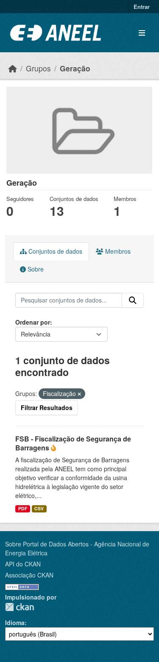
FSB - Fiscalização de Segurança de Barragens (73, 443)
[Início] (12, 68)
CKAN (19, 607)
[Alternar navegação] (142, 33)
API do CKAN (23, 564)
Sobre (35, 269)
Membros (117, 251)
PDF (22, 508)
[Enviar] (133, 300)
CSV (39, 508)
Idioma (15, 622)
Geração (75, 68)
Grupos (38, 68)
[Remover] (79, 393)
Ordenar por (32, 322)
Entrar (142, 7)
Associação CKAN (29, 575)
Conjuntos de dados (54, 251)
